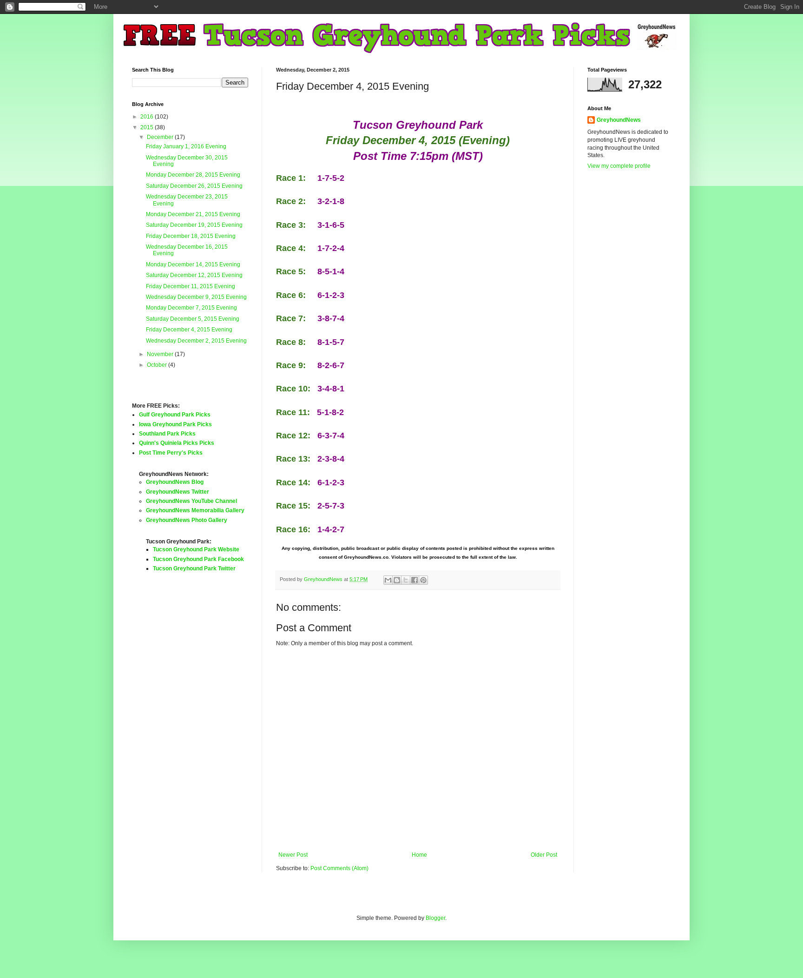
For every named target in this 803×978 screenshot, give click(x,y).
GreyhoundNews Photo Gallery (186, 520)
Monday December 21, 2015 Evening (193, 214)
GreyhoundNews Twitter (177, 492)
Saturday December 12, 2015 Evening (194, 275)
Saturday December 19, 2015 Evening (194, 225)
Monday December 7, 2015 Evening (191, 307)
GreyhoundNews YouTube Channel (191, 501)
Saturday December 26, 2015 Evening (194, 186)
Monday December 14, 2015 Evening (193, 264)
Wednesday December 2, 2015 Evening (196, 340)
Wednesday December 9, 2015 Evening (196, 297)
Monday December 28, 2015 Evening (193, 175)
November (161, 354)
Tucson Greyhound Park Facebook (198, 559)
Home (419, 855)
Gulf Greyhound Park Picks (175, 414)
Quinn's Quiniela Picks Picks (176, 443)
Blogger (435, 918)
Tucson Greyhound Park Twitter (194, 568)
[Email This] (388, 580)
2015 (147, 127)
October (157, 365)
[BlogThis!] (397, 580)
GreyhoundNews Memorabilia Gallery (195, 510)
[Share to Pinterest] (423, 580)
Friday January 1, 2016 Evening (186, 146)
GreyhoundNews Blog (175, 482)
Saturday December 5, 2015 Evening (192, 319)
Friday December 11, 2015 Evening (190, 286)
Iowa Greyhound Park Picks (175, 424)
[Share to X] (405, 580)
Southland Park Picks (167, 433)
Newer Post (293, 855)
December (161, 137)
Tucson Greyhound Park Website (196, 549)
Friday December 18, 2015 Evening (191, 236)
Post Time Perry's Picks (171, 452)
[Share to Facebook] (414, 580)
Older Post (544, 855)
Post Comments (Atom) (339, 868)
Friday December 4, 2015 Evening (189, 329)
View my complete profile (619, 166)
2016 (147, 116)
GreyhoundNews (619, 120)
